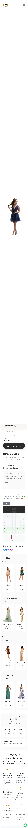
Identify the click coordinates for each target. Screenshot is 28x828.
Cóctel (17, 431)
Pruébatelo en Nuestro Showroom (14, 445)
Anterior (14, 509)
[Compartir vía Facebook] (6, 550)
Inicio (4, 431)
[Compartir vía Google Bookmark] (8, 550)
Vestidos (8, 431)
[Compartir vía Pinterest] (10, 550)
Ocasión (12, 431)
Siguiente (14, 511)
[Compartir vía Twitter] (4, 550)
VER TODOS (5, 561)
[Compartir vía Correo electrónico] (12, 550)
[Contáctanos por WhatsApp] (25, 825)
